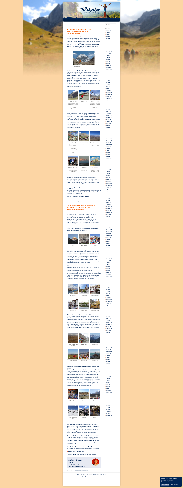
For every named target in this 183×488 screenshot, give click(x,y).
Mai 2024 (108, 82)
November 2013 (109, 324)
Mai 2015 (108, 289)
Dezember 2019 (109, 183)
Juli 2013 (108, 332)
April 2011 (108, 384)
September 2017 (109, 235)
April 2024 (108, 84)
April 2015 (108, 291)
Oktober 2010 (108, 396)
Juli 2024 (108, 78)
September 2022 (109, 121)
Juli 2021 (108, 148)
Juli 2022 (108, 125)
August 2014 (108, 307)
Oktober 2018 (108, 210)
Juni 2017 (108, 241)
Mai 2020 (108, 175)
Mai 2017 (108, 243)
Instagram (85, 476)
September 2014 (109, 305)
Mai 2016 (108, 266)
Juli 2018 (108, 216)
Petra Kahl (84, 213)
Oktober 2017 (108, 233)
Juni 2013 (108, 334)
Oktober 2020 (108, 165)
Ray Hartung (82, 36)
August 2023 (108, 100)
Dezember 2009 (109, 413)
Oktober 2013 (108, 326)
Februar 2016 (108, 272)
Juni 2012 (108, 357)
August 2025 (108, 53)
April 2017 (108, 245)
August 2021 (108, 146)
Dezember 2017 (109, 229)
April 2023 (108, 107)
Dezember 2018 (109, 206)
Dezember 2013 (109, 322)
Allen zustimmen (165, 484)
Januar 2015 (108, 297)
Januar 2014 (108, 320)
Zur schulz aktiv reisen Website (74, 20)
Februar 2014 (108, 318)
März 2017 (108, 247)
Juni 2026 (108, 34)
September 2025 (109, 51)
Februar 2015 (108, 295)
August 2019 (77, 470)
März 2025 (108, 63)
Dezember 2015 (109, 276)
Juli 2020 (108, 171)
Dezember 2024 (109, 69)
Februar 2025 (108, 65)
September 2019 (109, 189)
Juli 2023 (76, 201)
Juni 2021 (108, 150)
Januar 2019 (108, 204)
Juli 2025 (108, 55)
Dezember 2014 (109, 299)
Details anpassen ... (175, 484)
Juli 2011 (108, 378)
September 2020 (109, 167)
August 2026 (108, 30)
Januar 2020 (108, 181)
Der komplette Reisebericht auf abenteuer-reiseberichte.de (82, 454)
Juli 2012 (108, 355)
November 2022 (109, 117)
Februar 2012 (108, 365)
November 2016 (109, 254)
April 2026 (108, 38)
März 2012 (108, 363)
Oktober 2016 (108, 256)
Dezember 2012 (109, 345)
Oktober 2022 (108, 119)
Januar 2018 (108, 227)
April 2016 (108, 268)
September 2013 (109, 328)
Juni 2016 (108, 264)
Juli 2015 (108, 285)
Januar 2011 (108, 390)
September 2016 (109, 258)
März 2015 (108, 293)
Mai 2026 (108, 36)
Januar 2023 (108, 113)
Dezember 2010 (109, 392)
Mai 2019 (108, 196)
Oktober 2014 (108, 303)
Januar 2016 (108, 274)
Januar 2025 (108, 67)
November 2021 (109, 140)
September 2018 (109, 212)
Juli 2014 (108, 309)
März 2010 (108, 409)
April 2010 (108, 407)
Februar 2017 (108, 249)
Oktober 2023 (108, 96)
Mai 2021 (108, 152)
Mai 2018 (108, 220)
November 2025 (109, 47)
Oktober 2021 (108, 142)
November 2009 (109, 415)
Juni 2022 (108, 127)
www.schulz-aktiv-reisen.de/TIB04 (81, 196)
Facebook (80, 476)
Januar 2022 (108, 136)
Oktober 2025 (108, 49)
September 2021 (109, 144)
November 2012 (109, 347)
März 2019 (108, 200)
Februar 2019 (108, 202)
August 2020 (108, 169)
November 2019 (109, 185)
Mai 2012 (108, 359)
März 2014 (108, 316)
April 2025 (108, 61)
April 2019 (108, 198)
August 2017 (108, 237)
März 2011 (108, 386)
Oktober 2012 (108, 349)
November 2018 (109, 208)
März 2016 (108, 270)
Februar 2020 (108, 179)
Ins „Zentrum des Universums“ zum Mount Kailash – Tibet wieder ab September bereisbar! (79, 31)
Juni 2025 (108, 57)
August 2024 (108, 76)
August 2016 (108, 260)
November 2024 (109, 71)
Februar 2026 (108, 42)
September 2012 (109, 351)
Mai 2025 (108, 59)
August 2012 (108, 353)
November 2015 (109, 278)
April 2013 (108, 338)
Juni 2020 (108, 173)
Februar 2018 (108, 225)
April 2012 (108, 361)
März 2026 (108, 40)
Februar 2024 (108, 88)
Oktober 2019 (108, 187)
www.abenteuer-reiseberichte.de (79, 230)
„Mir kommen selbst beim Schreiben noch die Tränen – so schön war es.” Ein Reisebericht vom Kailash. (81, 207)
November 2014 (109, 301)
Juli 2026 (108, 32)
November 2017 (109, 231)
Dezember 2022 (109, 115)
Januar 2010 (108, 411)
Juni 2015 (108, 287)
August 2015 (108, 283)
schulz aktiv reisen (82, 201)
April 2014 (108, 314)
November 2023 (109, 94)
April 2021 (108, 154)
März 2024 (108, 86)
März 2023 (108, 109)
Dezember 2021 (109, 138)
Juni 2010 (108, 403)
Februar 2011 (108, 388)
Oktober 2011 (108, 372)
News (90, 476)
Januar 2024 (108, 90)
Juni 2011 (108, 380)
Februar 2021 (108, 158)
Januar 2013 (108, 343)
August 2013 (108, 330)
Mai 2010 (108, 405)
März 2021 (108, 156)
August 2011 (108, 376)
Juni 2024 (108, 80)
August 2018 (108, 214)
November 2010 (109, 394)
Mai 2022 (108, 129)
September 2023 (109, 98)
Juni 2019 (108, 194)
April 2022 (108, 131)
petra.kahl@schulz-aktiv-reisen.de (77, 466)
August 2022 (108, 123)
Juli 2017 (108, 239)
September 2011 (109, 374)
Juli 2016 (108, 262)
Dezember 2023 (109, 92)
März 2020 (108, 177)
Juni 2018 (108, 218)
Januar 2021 (108, 160)
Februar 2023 (108, 111)
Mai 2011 (108, 382)
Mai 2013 (108, 336)
